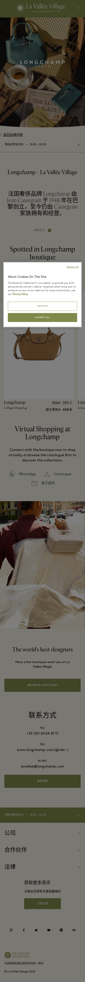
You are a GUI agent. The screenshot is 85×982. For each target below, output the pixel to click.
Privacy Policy (20, 294)
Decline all (73, 267)
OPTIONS (42, 306)
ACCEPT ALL (42, 317)
